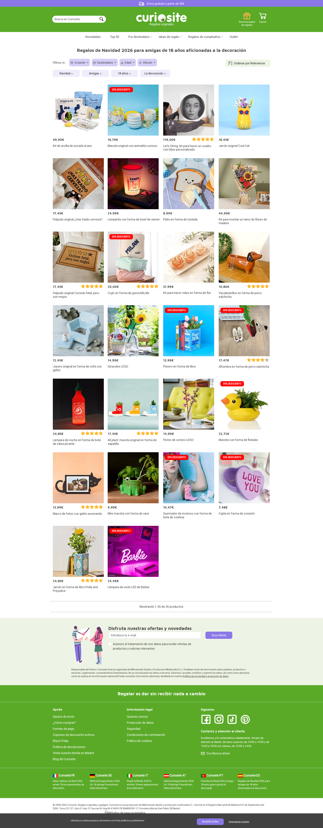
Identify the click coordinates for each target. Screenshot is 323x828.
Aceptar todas (210, 821)
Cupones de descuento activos (74, 735)
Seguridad (133, 728)
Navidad (65, 73)
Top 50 (114, 37)
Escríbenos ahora (218, 753)
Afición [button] (147, 62)
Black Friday (61, 741)
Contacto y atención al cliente (223, 731)
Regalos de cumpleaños (204, 37)
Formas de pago (63, 728)
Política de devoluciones (69, 747)
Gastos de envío (63, 716)
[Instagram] (219, 719)
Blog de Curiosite (64, 759)
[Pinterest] (245, 719)
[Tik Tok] (232, 719)
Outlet (234, 37)
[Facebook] (206, 719)
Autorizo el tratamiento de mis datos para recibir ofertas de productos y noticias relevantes (152, 646)
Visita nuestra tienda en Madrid (73, 753)
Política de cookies (139, 741)
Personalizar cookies (239, 821)
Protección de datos (140, 722)
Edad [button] (128, 62)
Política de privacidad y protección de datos (206, 676)
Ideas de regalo (169, 37)
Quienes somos (137, 716)
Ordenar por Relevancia (249, 63)
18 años (123, 73)
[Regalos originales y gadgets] (161, 17)
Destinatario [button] (105, 62)
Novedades (93, 37)
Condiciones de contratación (146, 735)
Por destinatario (138, 37)
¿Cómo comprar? (64, 722)
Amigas (94, 73)
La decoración (154, 73)
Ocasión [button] (80, 62)
